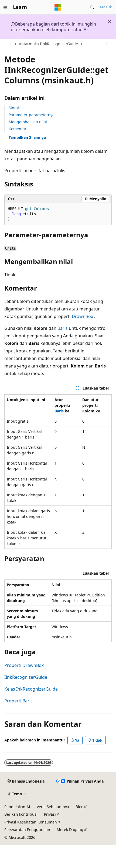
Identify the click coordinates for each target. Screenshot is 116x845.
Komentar (17, 128)
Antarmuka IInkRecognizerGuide (48, 43)
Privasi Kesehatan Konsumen (30, 822)
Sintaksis (17, 107)
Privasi (50, 814)
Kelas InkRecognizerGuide (31, 689)
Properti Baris (18, 701)
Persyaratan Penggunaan (27, 829)
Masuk (106, 6)
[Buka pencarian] (92, 7)
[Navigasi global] (5, 7)
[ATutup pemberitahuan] (109, 21)
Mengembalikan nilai (28, 121)
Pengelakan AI (17, 806)
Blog (80, 806)
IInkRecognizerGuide (25, 677)
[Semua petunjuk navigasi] (9, 44)
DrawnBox (82, 316)
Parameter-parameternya (31, 114)
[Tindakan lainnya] (107, 44)
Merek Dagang (70, 829)
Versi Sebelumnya (53, 806)
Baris (62, 328)
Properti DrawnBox (24, 665)
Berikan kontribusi (20, 814)
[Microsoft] (58, 7)
